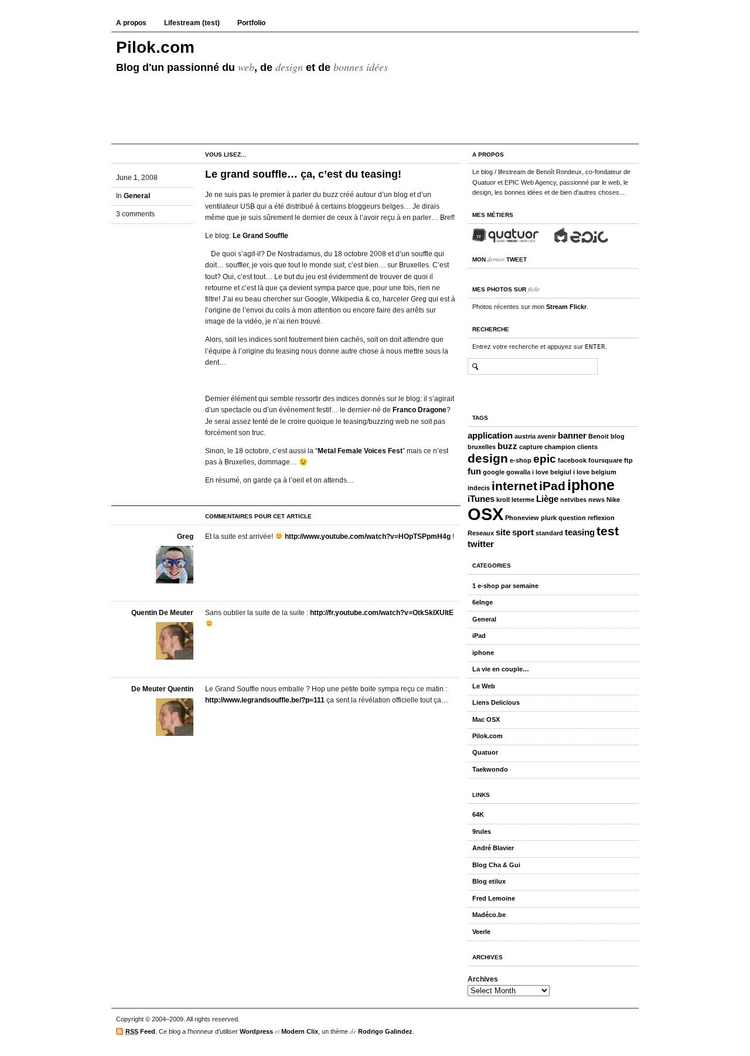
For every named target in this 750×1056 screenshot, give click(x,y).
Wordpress (256, 1031)
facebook (572, 460)
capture (531, 446)
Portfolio (251, 23)
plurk (549, 517)
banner (572, 435)
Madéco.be (489, 914)
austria (525, 436)
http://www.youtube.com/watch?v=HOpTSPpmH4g (368, 536)
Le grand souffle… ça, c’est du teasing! (303, 174)
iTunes (481, 499)
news (596, 499)
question (572, 517)
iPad (552, 486)
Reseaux (481, 533)
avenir (546, 436)
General (137, 196)
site (503, 532)
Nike (613, 499)
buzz (507, 446)
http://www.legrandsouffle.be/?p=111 (265, 700)
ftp (628, 460)
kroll (503, 499)
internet (514, 486)
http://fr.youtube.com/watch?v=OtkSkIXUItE (382, 613)
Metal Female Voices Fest (360, 451)
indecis (479, 487)
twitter (481, 544)
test (607, 531)
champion (559, 446)
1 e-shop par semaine (505, 585)
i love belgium (594, 472)
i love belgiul (551, 472)
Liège (547, 499)
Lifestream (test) (192, 23)
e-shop (520, 460)
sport (523, 532)
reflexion (601, 517)
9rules (481, 831)
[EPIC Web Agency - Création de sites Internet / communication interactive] (581, 235)
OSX (485, 514)
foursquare (605, 460)
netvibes (573, 499)
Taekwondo (490, 769)
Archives (483, 979)
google (493, 472)
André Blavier (493, 847)
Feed (140, 1031)
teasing (580, 532)
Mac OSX (486, 719)
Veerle (481, 931)
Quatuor (485, 752)
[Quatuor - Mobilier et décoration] (505, 235)
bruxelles (482, 446)
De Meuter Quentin (162, 689)
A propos (131, 23)
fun (474, 471)
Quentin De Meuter (162, 613)
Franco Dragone (419, 410)
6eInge (482, 602)
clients (587, 446)
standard (549, 533)
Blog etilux (489, 881)
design (488, 458)
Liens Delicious (496, 702)
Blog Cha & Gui (496, 864)
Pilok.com (155, 47)
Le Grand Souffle (260, 236)
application (490, 435)
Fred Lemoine (493, 898)
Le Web (483, 686)
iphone (591, 485)
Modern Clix (299, 1031)
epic (544, 459)
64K (478, 814)
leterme (523, 499)
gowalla (518, 472)
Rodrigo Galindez (385, 1031)
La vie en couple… (500, 669)
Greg (185, 536)
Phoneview (522, 517)
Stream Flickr (566, 306)
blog (618, 436)
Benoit (598, 436)
